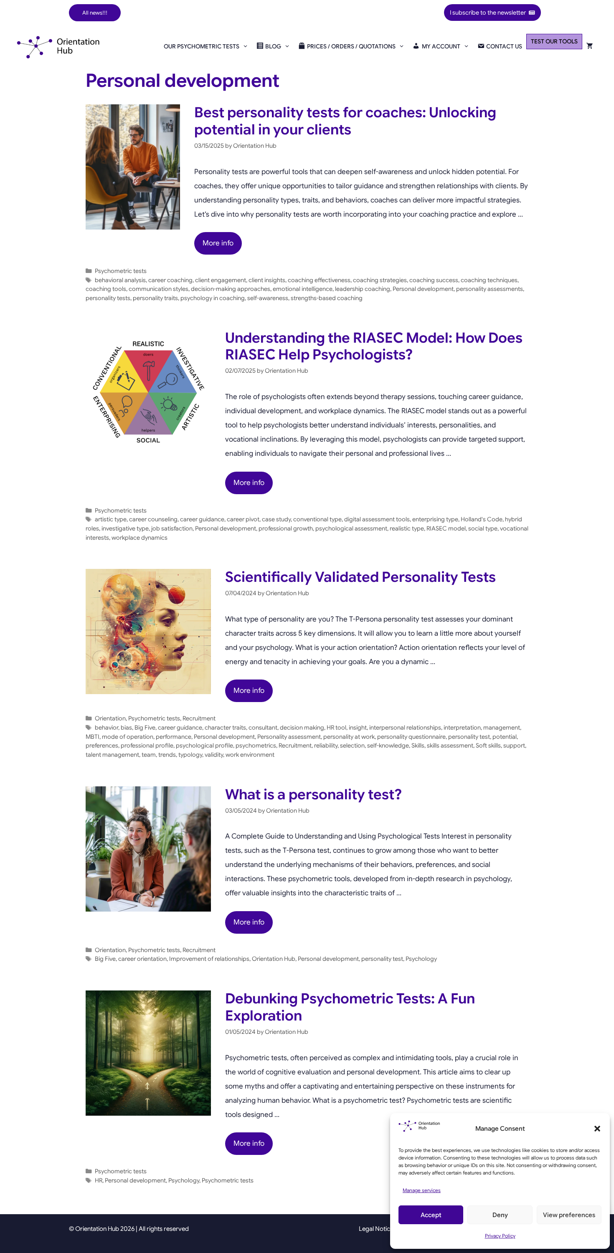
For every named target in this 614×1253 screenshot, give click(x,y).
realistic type (407, 528)
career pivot (243, 519)
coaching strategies (380, 280)
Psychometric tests (121, 271)
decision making (302, 727)
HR (98, 1180)
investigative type (125, 528)
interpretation (462, 727)
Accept (431, 1215)
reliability (325, 745)
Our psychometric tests (201, 46)
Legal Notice (376, 1229)
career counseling (153, 519)
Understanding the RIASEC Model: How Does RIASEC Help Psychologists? (374, 346)
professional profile (147, 745)
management (501, 727)
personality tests (108, 298)
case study (276, 519)
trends (167, 754)
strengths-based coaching (327, 298)
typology (190, 754)
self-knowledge (388, 745)
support (514, 745)
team (149, 754)
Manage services (422, 1190)
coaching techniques (489, 280)
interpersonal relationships (405, 727)
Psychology (421, 958)
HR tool (336, 727)
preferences (102, 745)
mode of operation (127, 736)
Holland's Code (481, 519)
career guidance (202, 519)
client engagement (220, 280)
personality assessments (489, 289)
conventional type (317, 519)
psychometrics (256, 745)
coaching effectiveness (319, 280)
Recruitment (199, 718)
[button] (597, 1128)
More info (218, 243)
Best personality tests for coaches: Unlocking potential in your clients (345, 121)
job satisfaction (172, 528)
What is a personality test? (313, 794)
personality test (469, 736)
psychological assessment (351, 528)
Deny (500, 1215)
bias (126, 727)
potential (504, 736)
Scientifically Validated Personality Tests (360, 577)
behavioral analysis (120, 280)
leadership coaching (362, 289)
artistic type (111, 519)
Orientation (110, 718)
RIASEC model (446, 528)
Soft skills (488, 745)
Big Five (144, 727)
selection (352, 745)
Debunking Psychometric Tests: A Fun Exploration (350, 1007)
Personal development (423, 289)
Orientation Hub (273, 958)
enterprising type (435, 519)
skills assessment (450, 745)
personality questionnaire (411, 736)
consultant (263, 727)
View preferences (569, 1215)
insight (358, 727)
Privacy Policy (500, 1236)
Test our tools (554, 41)
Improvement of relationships (209, 958)
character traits (225, 727)
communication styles (158, 289)
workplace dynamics (139, 537)
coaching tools (106, 289)
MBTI (92, 736)
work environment (250, 754)
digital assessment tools (377, 519)
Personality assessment (289, 736)
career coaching (170, 280)
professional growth (286, 528)
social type (482, 528)
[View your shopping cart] (589, 46)
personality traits (155, 298)
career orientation (142, 958)
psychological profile (204, 745)
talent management (112, 754)
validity (214, 754)
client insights (267, 280)
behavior (106, 727)
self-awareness (267, 298)
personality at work (349, 736)
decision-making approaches (230, 289)
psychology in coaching (212, 298)
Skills (417, 745)
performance (173, 736)
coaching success (433, 280)
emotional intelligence (302, 289)
